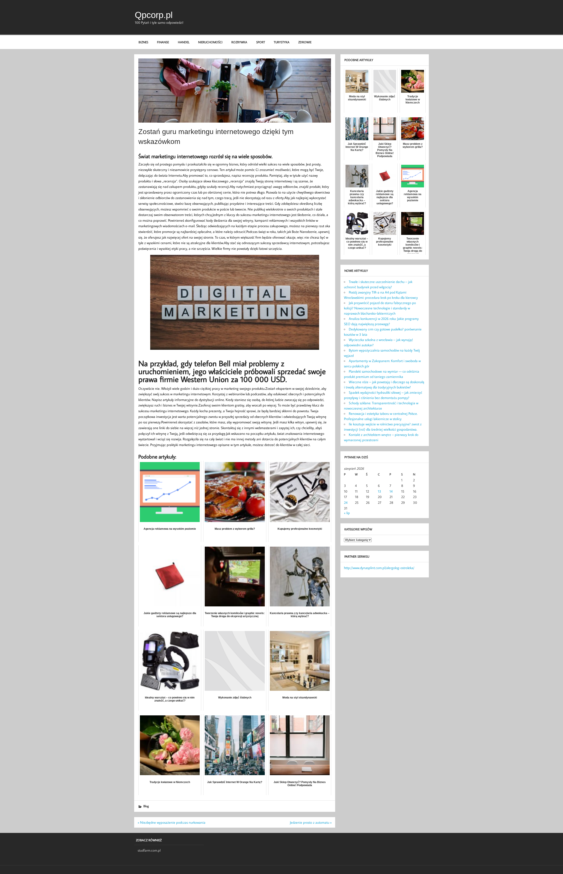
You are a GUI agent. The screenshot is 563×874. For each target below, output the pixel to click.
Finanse (163, 42)
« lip (347, 513)
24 (345, 502)
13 (379, 491)
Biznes (143, 42)
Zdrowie (304, 42)
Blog (146, 806)
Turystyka (281, 42)
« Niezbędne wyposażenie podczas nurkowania (171, 822)
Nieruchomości (210, 42)
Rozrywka (239, 42)
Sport (260, 42)
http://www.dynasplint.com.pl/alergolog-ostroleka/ (379, 568)
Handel (183, 42)
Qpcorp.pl (154, 15)
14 (391, 491)
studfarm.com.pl (149, 850)
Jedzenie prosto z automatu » (311, 822)
